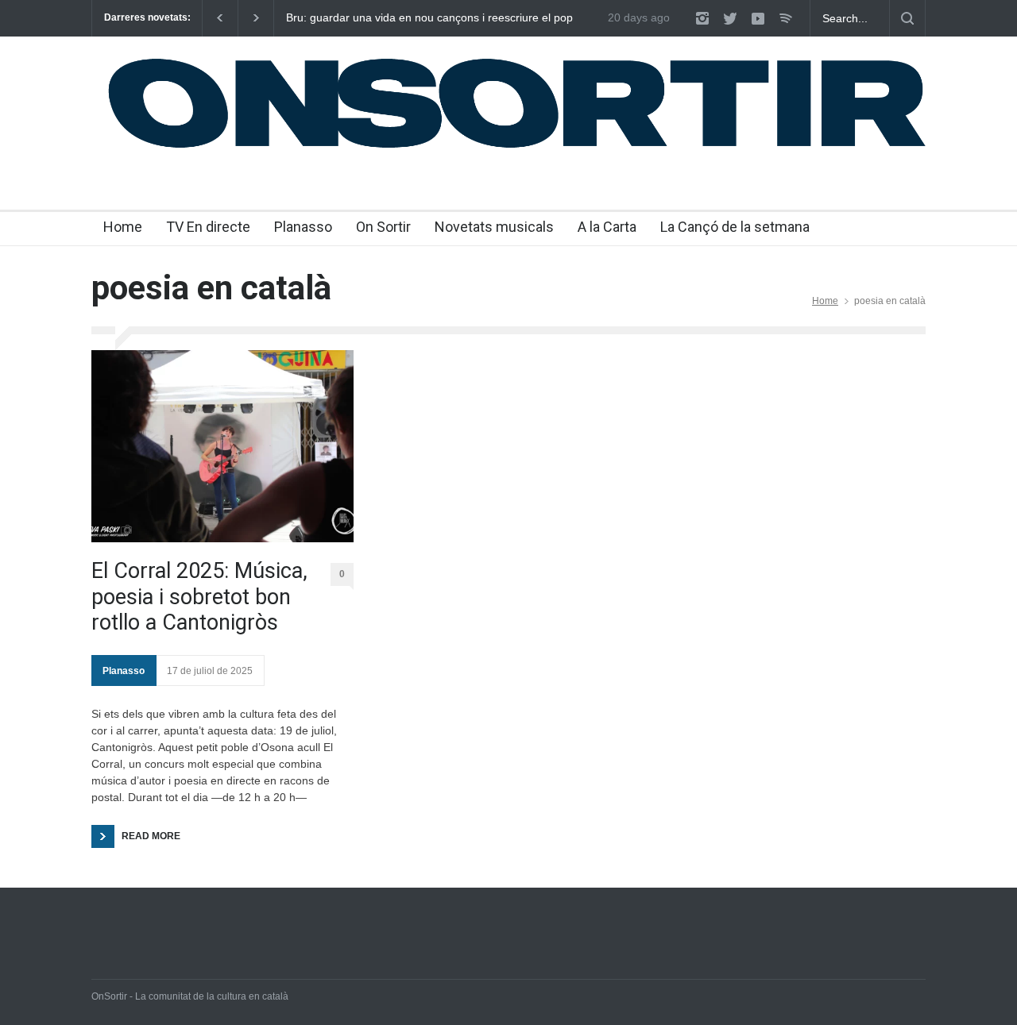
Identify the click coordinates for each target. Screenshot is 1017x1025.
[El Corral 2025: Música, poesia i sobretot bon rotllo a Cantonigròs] (222, 446)
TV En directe (208, 226)
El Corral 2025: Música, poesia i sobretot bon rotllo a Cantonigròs (199, 596)
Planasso (303, 226)
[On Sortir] (508, 148)
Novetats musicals (494, 226)
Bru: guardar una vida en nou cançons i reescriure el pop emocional (429, 18)
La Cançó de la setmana (735, 226)
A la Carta (607, 226)
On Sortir (383, 226)
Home (122, 226)
